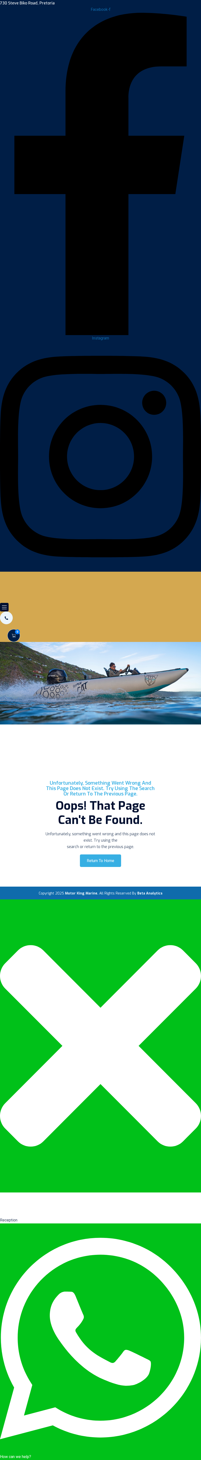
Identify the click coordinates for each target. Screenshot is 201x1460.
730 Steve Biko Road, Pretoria (27, 3)
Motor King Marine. (81, 893)
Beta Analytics (150, 893)
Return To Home (100, 860)
